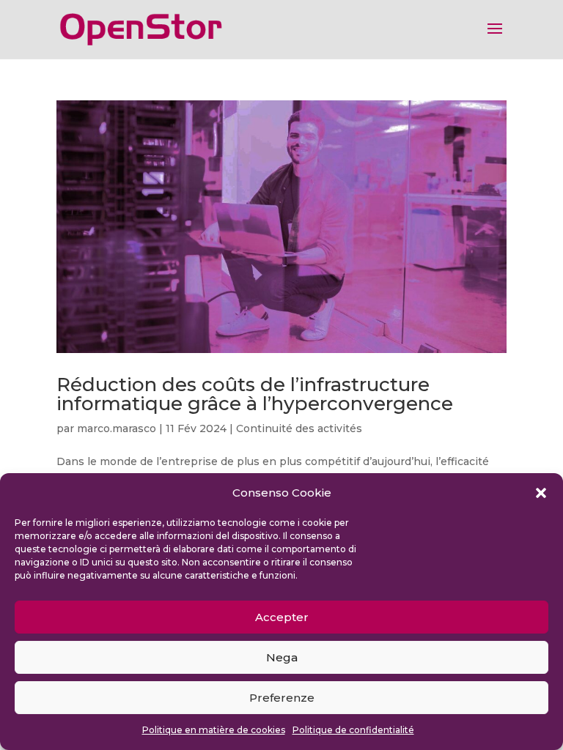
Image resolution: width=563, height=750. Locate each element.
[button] (541, 493)
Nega (282, 657)
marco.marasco (116, 428)
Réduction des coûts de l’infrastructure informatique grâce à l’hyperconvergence (254, 394)
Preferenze (281, 698)
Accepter (282, 617)
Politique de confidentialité (353, 729)
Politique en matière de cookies (213, 729)
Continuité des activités (299, 428)
